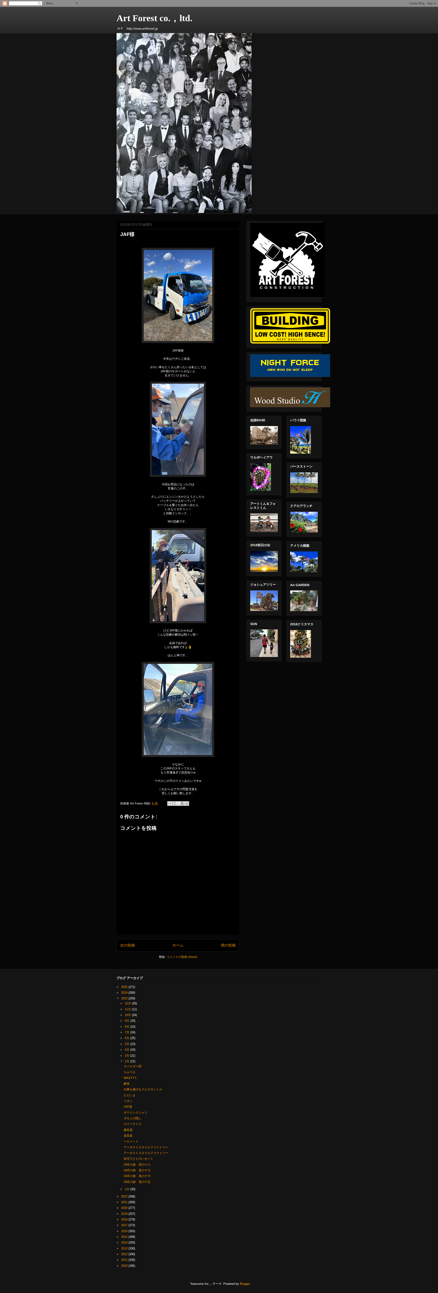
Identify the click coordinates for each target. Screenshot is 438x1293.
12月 (128, 1003)
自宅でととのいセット (138, 1158)
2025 (124, 987)
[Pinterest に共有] (187, 803)
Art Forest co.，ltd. (154, 18)
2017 (124, 1225)
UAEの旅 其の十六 (137, 1176)
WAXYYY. (130, 1078)
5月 (127, 1044)
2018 (124, 1219)
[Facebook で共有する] (182, 803)
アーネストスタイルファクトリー (146, 1147)
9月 (127, 1020)
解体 (127, 1083)
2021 (124, 1202)
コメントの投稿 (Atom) (182, 957)
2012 (124, 1254)
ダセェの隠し (132, 1118)
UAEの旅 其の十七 (137, 1170)
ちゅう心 (130, 1072)
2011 (124, 1260)
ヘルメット (131, 1141)
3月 (127, 1055)
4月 (127, 1049)
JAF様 (128, 1106)
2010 (124, 1265)
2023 (124, 998)
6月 (127, 1038)
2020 (124, 1208)
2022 (124, 1196)
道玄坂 (128, 1135)
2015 (124, 1237)
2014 (124, 1242)
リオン (128, 1101)
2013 (124, 1248)
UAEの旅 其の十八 (137, 1164)
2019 (124, 1213)
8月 (127, 1026)
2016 (124, 1231)
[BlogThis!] (174, 803)
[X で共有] (178, 803)
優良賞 (128, 1130)
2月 (127, 1061)
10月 (128, 1015)
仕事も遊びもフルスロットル (143, 1089)
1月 (127, 1189)
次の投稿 (127, 945)
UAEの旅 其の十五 (137, 1182)
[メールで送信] (169, 803)
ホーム (177, 945)
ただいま (130, 1095)
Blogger (245, 1283)
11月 (128, 1009)
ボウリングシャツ (135, 1112)
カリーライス (132, 1124)
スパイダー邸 (132, 1066)
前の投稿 (228, 945)
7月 (127, 1032)
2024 (124, 992)
